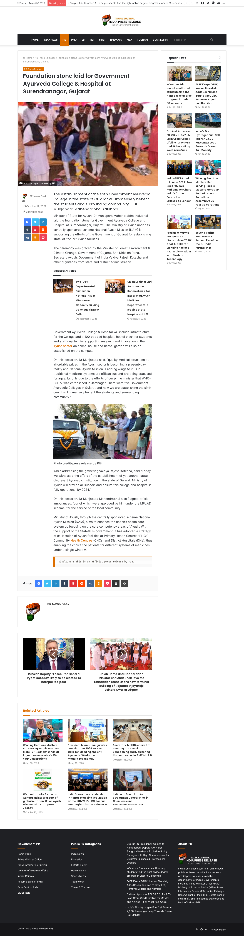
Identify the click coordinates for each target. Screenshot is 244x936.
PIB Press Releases (45, 57)
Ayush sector (62, 346)
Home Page (24, 853)
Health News (78, 870)
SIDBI (102, 39)
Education (77, 859)
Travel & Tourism (80, 887)
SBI (83, 39)
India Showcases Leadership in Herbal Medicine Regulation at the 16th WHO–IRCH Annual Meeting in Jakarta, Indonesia (87, 799)
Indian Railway (26, 876)
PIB (64, 39)
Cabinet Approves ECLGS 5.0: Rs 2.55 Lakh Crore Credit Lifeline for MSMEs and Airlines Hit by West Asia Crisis (179, 141)
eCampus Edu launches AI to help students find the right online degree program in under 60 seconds (125, 3)
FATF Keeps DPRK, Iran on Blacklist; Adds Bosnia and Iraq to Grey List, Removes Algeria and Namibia (206, 94)
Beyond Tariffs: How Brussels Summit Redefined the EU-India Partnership (207, 240)
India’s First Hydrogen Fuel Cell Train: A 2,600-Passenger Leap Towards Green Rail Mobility (207, 141)
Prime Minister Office (30, 859)
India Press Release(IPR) (39, 928)
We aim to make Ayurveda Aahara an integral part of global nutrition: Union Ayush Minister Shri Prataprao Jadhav (42, 801)
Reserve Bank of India (30, 881)
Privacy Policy (218, 929)
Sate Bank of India (28, 887)
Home (35, 39)
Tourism (142, 39)
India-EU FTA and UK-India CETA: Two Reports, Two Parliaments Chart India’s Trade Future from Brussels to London (179, 190)
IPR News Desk (38, 196)
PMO (74, 39)
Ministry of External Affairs (33, 870)
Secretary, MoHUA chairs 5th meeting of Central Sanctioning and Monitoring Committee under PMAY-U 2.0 (132, 750)
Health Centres (81, 540)
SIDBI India (24, 892)
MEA (129, 39)
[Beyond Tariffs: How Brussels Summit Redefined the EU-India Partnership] (208, 222)
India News (51, 39)
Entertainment (79, 865)
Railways (116, 39)
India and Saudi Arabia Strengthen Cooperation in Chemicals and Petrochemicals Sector (130, 799)
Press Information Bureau (32, 865)
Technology (77, 881)
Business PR (160, 39)
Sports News (78, 876)
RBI (92, 39)
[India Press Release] (122, 20)
